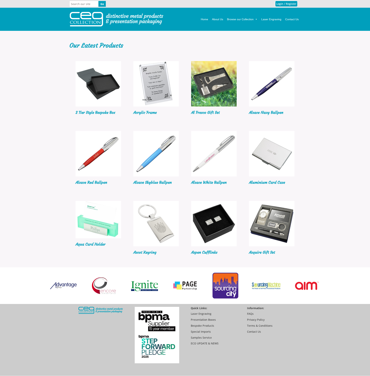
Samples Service (201, 337)
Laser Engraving (271, 19)
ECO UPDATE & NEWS (205, 343)
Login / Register (286, 4)
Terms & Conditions (259, 325)
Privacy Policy (256, 319)
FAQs (250, 314)
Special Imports (201, 331)
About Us (217, 19)
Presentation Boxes (203, 319)
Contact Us (292, 19)
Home (204, 19)
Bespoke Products (202, 325)
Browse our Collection (240, 19)
